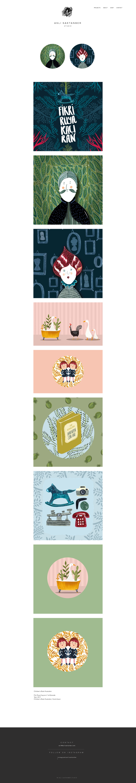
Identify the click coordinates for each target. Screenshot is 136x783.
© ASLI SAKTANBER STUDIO (67, 777)
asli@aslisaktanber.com (67, 745)
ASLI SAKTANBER (68, 23)
